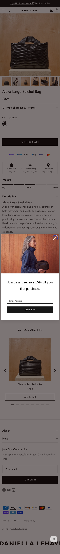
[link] (30, 254)
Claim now (30, 309)
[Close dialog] (55, 237)
